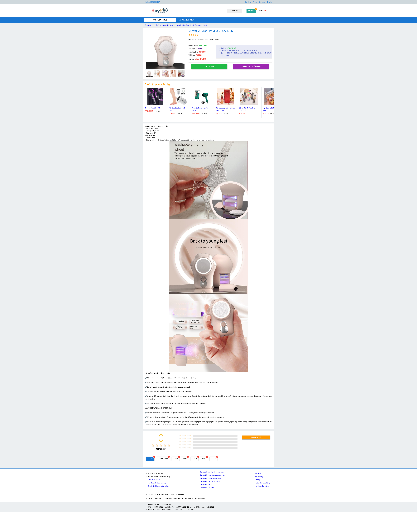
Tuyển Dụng (259, 476)
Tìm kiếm (234, 11)
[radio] (153, 445)
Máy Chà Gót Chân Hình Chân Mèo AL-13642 (192, 25)
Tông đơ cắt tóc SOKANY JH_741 (271, 109)
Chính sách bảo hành (207, 488)
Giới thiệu (258, 473)
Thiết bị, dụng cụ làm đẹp (164, 25)
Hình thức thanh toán (262, 486)
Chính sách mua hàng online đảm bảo (212, 475)
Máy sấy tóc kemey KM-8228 (177, 109)
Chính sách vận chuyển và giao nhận (212, 472)
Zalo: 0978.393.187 (154, 480)
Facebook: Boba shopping (157, 483)
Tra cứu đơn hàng (259, 2)
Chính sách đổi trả (206, 484)
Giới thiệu (248, 2)
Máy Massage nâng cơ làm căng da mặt (201, 109)
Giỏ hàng (251, 11)
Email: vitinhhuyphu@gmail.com (159, 486)
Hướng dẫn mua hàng (262, 483)
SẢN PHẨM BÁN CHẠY (186, 20)
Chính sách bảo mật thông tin (210, 481)
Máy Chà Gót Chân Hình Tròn (153, 109)
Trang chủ (149, 25)
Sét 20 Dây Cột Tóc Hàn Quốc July (224, 109)
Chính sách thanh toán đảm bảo (211, 478)
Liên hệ (269, 2)
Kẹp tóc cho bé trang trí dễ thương (248, 109)
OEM (200, 49)
